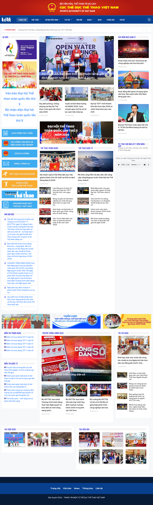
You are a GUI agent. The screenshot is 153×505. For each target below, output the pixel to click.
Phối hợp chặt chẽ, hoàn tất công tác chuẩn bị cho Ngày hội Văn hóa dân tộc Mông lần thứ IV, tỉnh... (133, 360)
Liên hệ (99, 488)
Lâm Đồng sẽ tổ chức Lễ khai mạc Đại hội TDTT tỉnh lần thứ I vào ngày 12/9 (62, 191)
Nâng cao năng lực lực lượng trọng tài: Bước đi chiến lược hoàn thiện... (138, 387)
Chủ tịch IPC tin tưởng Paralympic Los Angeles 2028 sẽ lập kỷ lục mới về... (100, 202)
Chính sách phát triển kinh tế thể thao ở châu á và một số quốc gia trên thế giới (19, 378)
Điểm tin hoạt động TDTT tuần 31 (19, 344)
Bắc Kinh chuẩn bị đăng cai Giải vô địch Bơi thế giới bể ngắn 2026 (100, 221)
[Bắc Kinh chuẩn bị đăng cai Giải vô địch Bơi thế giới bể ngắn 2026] (83, 220)
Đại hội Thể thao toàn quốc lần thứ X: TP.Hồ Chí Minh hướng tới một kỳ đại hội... (133, 127)
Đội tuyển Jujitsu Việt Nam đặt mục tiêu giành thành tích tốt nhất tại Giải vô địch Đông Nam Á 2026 (57, 177)
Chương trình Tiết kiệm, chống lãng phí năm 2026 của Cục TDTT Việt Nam (45, 30)
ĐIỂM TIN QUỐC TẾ (11, 363)
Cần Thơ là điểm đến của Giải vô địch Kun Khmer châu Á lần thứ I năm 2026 (62, 222)
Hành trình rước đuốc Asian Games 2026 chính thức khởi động (101, 211)
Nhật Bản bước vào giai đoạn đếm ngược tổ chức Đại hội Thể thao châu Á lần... (100, 191)
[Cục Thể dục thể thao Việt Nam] (6, 20)
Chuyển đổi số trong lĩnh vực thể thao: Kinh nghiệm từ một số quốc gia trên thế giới (19, 370)
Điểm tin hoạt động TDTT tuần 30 (20, 347)
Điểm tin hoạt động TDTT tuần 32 (19, 340)
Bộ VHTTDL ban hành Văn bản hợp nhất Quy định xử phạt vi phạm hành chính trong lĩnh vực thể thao (75, 405)
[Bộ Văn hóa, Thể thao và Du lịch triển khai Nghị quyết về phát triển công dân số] (76, 358)
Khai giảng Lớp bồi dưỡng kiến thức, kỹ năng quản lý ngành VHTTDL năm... (137, 397)
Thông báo (87, 488)
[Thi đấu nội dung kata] (61, 433)
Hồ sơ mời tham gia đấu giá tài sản (17, 30)
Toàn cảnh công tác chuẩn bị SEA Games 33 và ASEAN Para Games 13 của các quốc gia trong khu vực (19, 392)
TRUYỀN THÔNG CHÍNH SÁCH (52, 333)
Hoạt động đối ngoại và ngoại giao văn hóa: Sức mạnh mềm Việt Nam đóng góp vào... (133, 94)
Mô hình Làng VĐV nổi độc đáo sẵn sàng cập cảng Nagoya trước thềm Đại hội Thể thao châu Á (95, 177)
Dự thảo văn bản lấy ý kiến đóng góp (131, 145)
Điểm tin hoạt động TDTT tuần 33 (19, 337)
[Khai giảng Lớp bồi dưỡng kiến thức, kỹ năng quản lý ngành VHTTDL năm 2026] (122, 396)
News (76, 488)
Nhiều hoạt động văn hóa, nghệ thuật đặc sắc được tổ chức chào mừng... (138, 408)
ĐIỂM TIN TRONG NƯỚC (12, 333)
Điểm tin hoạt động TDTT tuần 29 (19, 350)
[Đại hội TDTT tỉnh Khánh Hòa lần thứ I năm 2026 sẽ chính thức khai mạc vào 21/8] (102, 94)
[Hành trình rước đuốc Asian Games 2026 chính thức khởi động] (83, 211)
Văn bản (67, 488)
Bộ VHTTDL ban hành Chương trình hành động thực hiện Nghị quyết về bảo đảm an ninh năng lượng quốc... (52, 405)
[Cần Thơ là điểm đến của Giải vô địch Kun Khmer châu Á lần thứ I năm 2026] (45, 220)
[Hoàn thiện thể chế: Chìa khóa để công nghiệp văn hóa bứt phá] (133, 40)
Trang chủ (55, 488)
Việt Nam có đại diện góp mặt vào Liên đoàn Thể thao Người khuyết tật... (138, 376)
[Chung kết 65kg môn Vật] (14, 433)
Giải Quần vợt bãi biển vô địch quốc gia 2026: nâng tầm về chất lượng (63, 211)
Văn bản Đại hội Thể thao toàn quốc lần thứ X (19, 98)
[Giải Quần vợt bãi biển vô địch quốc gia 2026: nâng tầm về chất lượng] (45, 211)
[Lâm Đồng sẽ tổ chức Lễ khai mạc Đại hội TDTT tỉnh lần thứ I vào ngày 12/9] (45, 190)
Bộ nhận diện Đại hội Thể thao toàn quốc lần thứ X (19, 115)
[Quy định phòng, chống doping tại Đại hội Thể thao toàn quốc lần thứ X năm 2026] (50, 94)
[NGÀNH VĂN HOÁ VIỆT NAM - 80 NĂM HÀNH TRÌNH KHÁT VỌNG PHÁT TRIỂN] (38, 433)
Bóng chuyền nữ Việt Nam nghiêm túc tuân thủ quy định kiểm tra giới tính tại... (63, 202)
